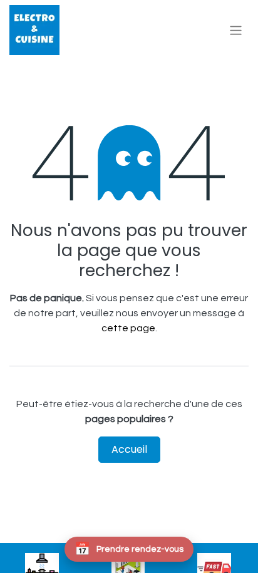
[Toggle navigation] (236, 30)
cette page (128, 328)
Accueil (129, 449)
